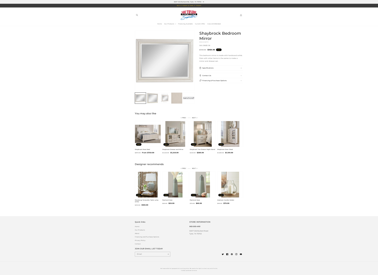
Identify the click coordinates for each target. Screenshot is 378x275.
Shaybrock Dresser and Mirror (172, 149)
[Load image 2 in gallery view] (152, 98)
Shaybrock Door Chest (225, 149)
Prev (184, 118)
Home (137, 226)
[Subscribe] (168, 254)
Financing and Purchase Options (147, 237)
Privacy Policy (140, 240)
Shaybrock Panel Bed (142, 149)
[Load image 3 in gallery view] (164, 98)
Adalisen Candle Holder (225, 200)
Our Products (140, 230)
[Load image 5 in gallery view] (188, 98)
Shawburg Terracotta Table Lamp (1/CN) (146, 200)
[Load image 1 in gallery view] (140, 98)
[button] (137, 15)
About (137, 233)
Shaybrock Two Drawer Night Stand (202, 149)
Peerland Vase (167, 200)
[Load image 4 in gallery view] (176, 98)
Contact (138, 244)
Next (194, 118)
